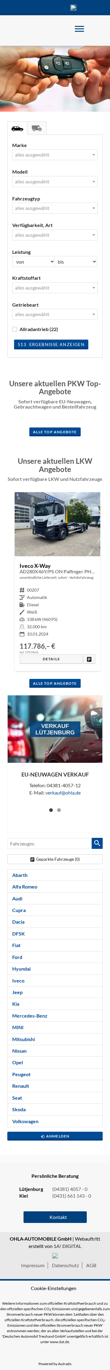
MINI (18, 1027)
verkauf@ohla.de (63, 792)
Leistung (21, 252)
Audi (17, 898)
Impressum (33, 1265)
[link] (89, 659)
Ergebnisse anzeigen (51, 344)
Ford (17, 957)
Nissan (19, 1051)
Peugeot (21, 1074)
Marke (19, 145)
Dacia (18, 922)
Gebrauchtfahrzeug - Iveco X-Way (57, 581)
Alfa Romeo (24, 886)
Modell (20, 172)
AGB (91, 1265)
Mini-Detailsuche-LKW (36, 128)
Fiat (16, 945)
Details (51, 659)
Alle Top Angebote (55, 432)
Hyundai (21, 969)
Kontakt (55, 7)
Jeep (17, 992)
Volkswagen (25, 1121)
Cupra (19, 910)
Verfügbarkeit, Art (32, 225)
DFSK (18, 933)
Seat (17, 1098)
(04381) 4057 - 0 (73, 7)
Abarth (20, 875)
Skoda (19, 1109)
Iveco (18, 980)
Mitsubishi (23, 1039)
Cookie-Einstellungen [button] (53, 1288)
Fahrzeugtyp (26, 198)
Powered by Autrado (55, 1363)
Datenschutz (65, 1265)
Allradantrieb (39, 329)
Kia (15, 1004)
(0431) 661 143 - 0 (71, 1196)
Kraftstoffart (26, 278)
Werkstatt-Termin (91, 7)
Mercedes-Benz (29, 1015)
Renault (20, 1086)
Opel (17, 1062)
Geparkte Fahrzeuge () (58, 859)
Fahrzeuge (18, 7)
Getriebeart (25, 305)
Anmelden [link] (58, 1136)
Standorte (37, 7)
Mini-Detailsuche (17, 128)
